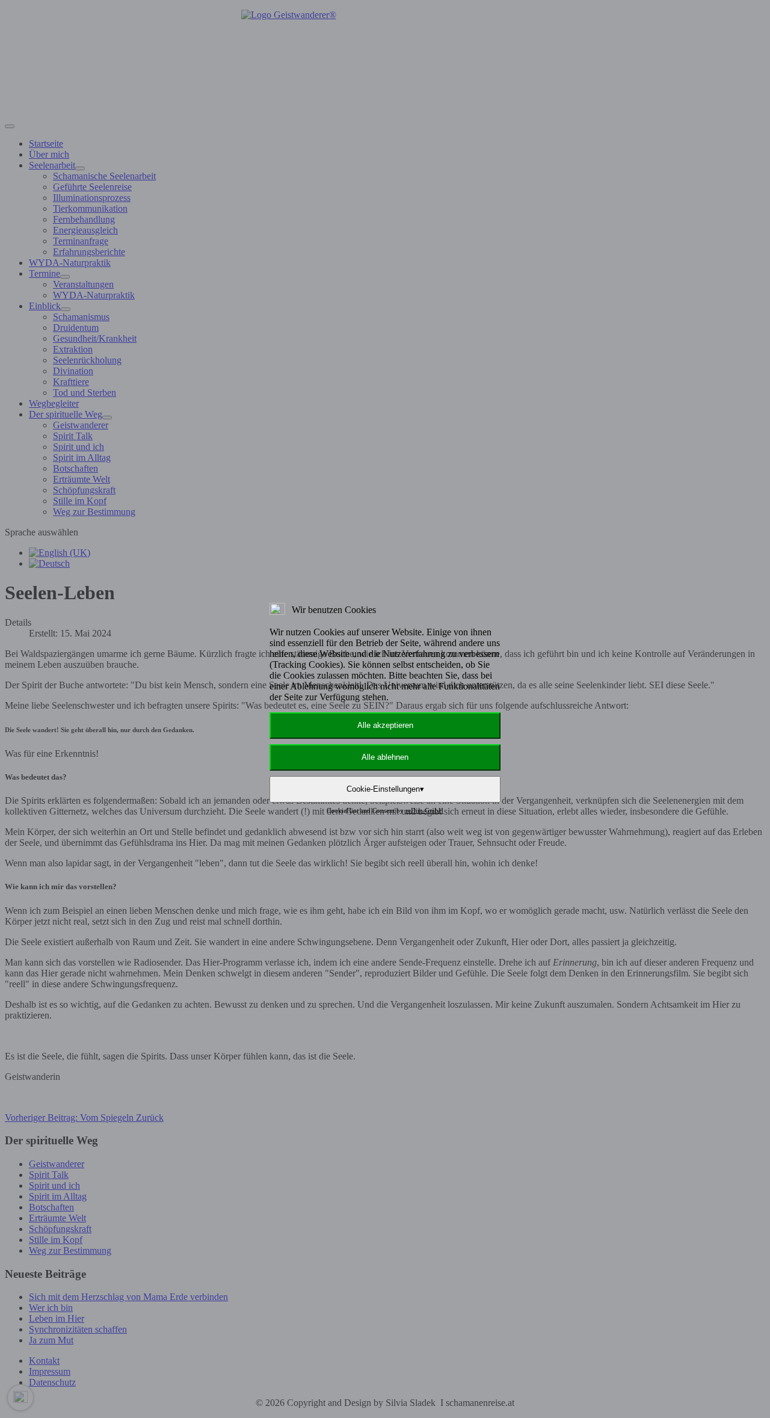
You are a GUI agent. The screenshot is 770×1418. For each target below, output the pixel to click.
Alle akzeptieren (385, 725)
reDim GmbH (424, 810)
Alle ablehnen (385, 757)
